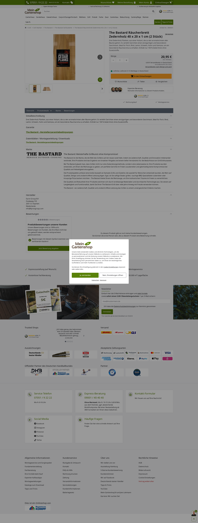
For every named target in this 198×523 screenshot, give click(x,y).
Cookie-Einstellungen (111, 267)
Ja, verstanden (85, 275)
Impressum (103, 280)
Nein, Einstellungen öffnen (113, 275)
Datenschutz (95, 280)
